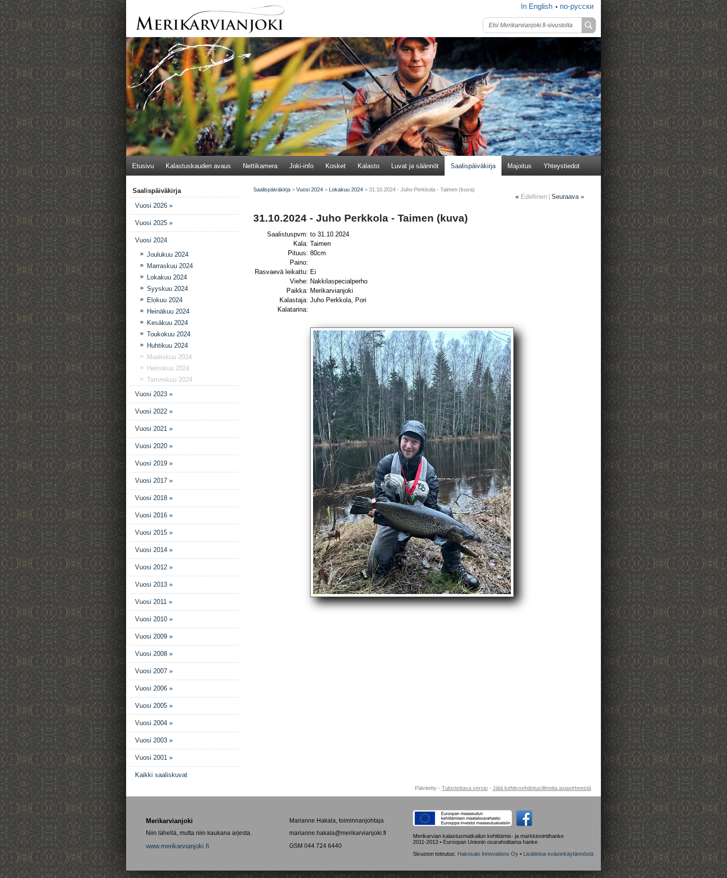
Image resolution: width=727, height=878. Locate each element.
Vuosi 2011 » (153, 601)
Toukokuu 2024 (168, 334)
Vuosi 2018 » (154, 498)
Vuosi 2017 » (154, 480)
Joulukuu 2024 (167, 254)
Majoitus (519, 166)
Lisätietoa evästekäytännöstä (558, 854)
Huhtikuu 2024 (167, 345)
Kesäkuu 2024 (167, 322)
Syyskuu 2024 (167, 288)
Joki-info (301, 166)
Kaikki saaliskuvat (161, 775)
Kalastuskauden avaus (198, 166)
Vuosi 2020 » (154, 446)
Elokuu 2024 (164, 300)
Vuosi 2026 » (154, 205)
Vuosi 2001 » (154, 757)
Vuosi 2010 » (154, 619)
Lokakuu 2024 (167, 277)
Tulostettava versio (465, 788)
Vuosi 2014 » (154, 550)
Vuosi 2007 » (154, 671)
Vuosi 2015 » (154, 532)
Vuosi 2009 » (154, 636)
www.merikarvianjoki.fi (177, 846)
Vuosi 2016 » (154, 515)
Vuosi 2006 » (154, 688)
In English (536, 6)
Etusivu (143, 166)
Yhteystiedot (562, 166)
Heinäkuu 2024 (168, 311)
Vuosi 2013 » (154, 584)
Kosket (335, 166)
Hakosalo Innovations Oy (487, 854)
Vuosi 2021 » (154, 428)
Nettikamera (260, 166)
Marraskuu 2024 (170, 266)
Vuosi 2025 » (154, 223)
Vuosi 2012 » (154, 567)
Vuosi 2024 (151, 240)
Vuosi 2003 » (154, 740)
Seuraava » (567, 196)
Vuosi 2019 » (154, 463)
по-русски (576, 6)
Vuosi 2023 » (154, 394)
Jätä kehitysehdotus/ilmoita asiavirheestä (542, 788)
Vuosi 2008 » (154, 653)
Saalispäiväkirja (473, 166)
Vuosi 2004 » (154, 723)
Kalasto (368, 166)
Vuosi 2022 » (154, 411)
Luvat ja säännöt (415, 166)
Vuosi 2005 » (154, 705)
